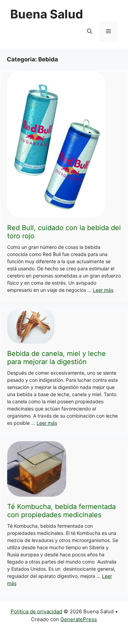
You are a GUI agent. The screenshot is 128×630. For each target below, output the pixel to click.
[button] (89, 31)
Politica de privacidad (36, 611)
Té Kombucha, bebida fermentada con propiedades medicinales (61, 510)
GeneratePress (78, 619)
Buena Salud (46, 14)
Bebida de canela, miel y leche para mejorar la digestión (56, 357)
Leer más (103, 290)
